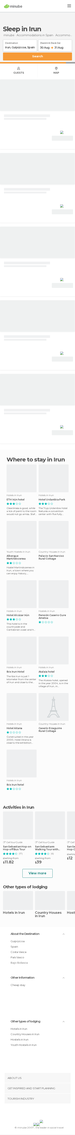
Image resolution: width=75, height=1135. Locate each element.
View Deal (62, 138)
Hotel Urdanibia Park (52, 499)
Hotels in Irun (14, 913)
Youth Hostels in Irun (24, 1044)
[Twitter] (36, 1112)
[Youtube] (47, 1112)
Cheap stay (18, 985)
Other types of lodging (25, 1021)
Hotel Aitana (14, 728)
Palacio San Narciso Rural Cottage (51, 557)
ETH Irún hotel (16, 499)
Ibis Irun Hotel (15, 671)
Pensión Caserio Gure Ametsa (52, 616)
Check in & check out (50, 42)
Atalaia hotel (47, 671)
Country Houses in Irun (48, 914)
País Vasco (17, 957)
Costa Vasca (18, 952)
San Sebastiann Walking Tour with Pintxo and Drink (46, 848)
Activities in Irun (18, 807)
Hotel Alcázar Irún (18, 615)
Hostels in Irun (19, 1039)
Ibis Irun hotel (15, 784)
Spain (14, 946)
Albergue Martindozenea (16, 557)
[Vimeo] (42, 1112)
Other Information (22, 977)
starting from (11, 858)
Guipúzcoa (18, 941)
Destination (11, 42)
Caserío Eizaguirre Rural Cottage (50, 729)
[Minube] (13, 6)
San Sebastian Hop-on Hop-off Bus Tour (17, 848)
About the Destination (25, 934)
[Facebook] (31, 1112)
